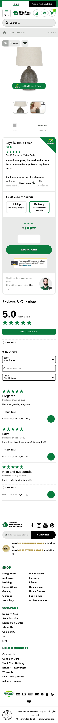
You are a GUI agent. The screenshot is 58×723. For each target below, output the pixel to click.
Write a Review (30, 155)
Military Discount (11, 681)
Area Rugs (8, 600)
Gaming (6, 591)
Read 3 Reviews (13, 155)
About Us (7, 627)
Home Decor (36, 587)
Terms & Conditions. (46, 718)
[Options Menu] (51, 419)
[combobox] (29, 23)
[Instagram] (39, 525)
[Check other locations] (16, 207)
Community (8, 631)
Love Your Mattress (13, 676)
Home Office (9, 587)
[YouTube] (45, 525)
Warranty (7, 672)
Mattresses (8, 578)
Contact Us (8, 654)
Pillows (33, 582)
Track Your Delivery (13, 663)
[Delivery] (39, 207)
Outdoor (7, 596)
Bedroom (34, 578)
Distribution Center (12, 622)
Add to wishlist (24, 43)
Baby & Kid (35, 596)
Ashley (9, 147)
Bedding (7, 582)
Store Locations (10, 618)
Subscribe (43, 534)
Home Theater (37, 591)
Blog (4, 640)
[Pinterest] (52, 525)
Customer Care (10, 658)
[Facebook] (32, 525)
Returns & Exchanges (14, 667)
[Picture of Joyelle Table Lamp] (20, 107)
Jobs (4, 636)
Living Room (9, 573)
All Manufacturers (39, 600)
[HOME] (4, 32)
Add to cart (29, 249)
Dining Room (36, 573)
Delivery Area (10, 614)
